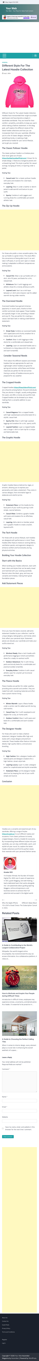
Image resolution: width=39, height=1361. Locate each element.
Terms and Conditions (8, 1332)
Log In (4, 1343)
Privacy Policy (6, 1328)
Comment (6, 1069)
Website (5, 1117)
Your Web (11, 8)
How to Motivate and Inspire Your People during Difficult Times (18, 994)
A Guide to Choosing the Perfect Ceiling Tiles (18, 1040)
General (5, 62)
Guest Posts (5, 1325)
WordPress (32, 1358)
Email (4, 1107)
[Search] (35, 55)
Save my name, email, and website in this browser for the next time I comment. (20, 1128)
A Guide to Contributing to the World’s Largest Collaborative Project (17, 946)
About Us (4, 1318)
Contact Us (5, 1321)
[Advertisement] (19, 37)
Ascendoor (15, 1358)
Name (4, 1096)
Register (4, 1339)
